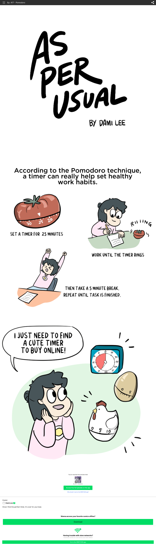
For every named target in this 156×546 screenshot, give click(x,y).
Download (78, 522)
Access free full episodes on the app (78, 488)
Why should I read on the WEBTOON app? (78, 492)
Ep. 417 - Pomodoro (16, 2)
